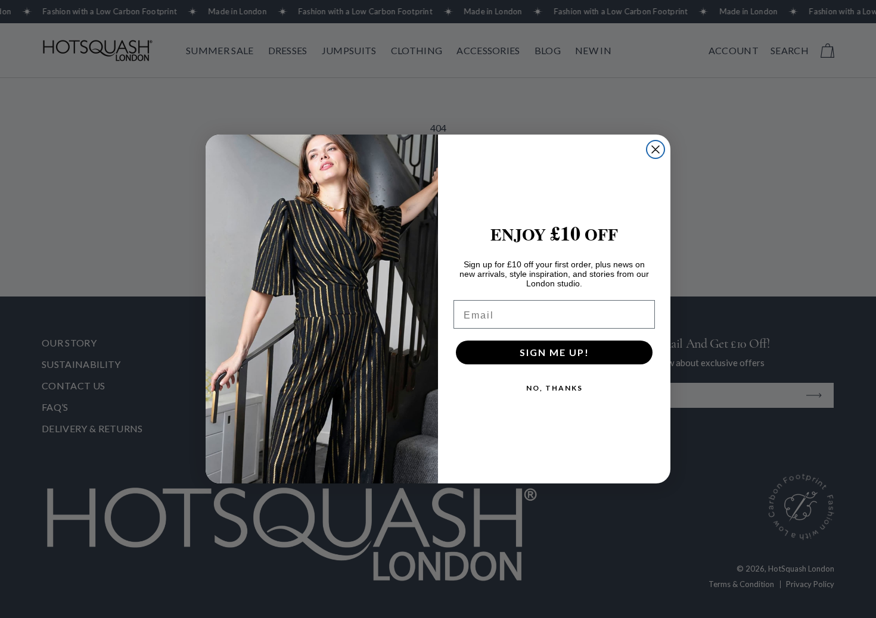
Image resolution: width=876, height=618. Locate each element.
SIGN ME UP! (554, 352)
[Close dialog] (655, 149)
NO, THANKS (554, 387)
